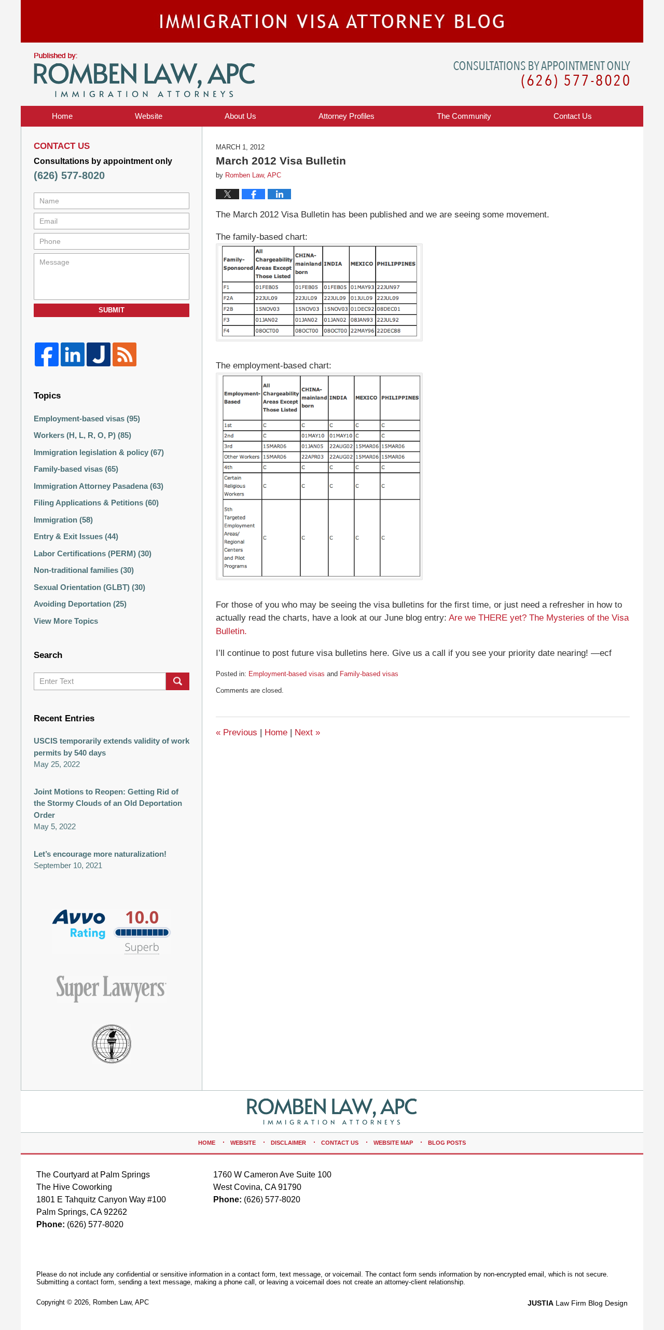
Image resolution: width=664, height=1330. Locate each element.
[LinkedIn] (73, 354)
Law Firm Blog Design (578, 1303)
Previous (236, 732)
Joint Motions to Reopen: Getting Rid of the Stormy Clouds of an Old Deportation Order (108, 803)
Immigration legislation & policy (99, 452)
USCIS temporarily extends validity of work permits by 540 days (111, 746)
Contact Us (339, 1143)
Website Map (393, 1143)
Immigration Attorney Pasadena (98, 486)
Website (148, 116)
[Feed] (124, 354)
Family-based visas (369, 674)
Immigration (63, 519)
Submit (112, 310)
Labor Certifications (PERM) (92, 553)
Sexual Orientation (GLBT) (89, 587)
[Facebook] (47, 354)
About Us (240, 116)
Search (177, 681)
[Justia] (99, 354)
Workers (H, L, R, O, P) (82, 435)
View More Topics (66, 620)
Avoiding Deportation (80, 603)
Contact (573, 116)
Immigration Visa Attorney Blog (144, 75)
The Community (464, 116)
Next (307, 732)
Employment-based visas (286, 674)
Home (62, 116)
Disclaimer (288, 1143)
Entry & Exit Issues (76, 536)
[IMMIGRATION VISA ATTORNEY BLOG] (332, 21)
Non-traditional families (84, 570)
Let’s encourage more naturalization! (100, 853)
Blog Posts (447, 1143)
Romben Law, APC (121, 1302)
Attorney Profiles (347, 116)
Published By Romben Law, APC (541, 75)
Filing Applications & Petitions (96, 502)
